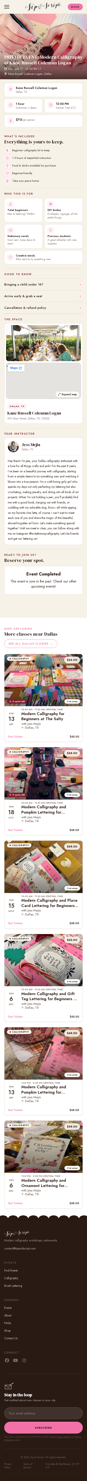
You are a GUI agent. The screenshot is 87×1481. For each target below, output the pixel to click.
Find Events (11, 1270)
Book (75, 6)
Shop (7, 1330)
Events (8, 1308)
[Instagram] (24, 1361)
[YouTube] (15, 1361)
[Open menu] (7, 6)
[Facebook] (7, 1361)
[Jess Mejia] (13, 446)
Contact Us (11, 1338)
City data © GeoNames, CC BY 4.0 (62, 1465)
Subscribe (43, 1428)
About (7, 1315)
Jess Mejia (31, 444)
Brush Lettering (13, 1286)
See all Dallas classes (31, 644)
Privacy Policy (63, 1436)
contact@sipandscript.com (20, 1248)
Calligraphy (11, 1278)
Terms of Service (27, 1465)
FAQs (7, 1323)
